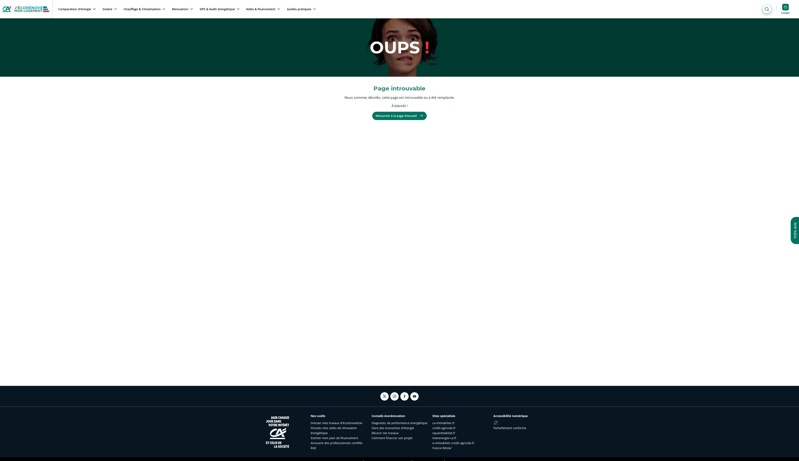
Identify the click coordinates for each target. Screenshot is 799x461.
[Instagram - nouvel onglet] (394, 396)
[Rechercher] (767, 9)
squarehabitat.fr (443, 433)
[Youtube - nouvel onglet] (414, 396)
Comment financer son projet (392, 438)
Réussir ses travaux (385, 433)
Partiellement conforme (509, 428)
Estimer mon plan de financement (334, 438)
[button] (795, 230)
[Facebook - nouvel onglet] (404, 396)
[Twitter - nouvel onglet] (384, 396)
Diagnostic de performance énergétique (399, 423)
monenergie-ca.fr (444, 438)
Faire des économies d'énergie (393, 428)
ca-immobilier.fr (443, 423)
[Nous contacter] (785, 7)
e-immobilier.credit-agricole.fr (453, 443)
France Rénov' (442, 448)
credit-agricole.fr (444, 428)
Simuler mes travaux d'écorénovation (336, 423)
